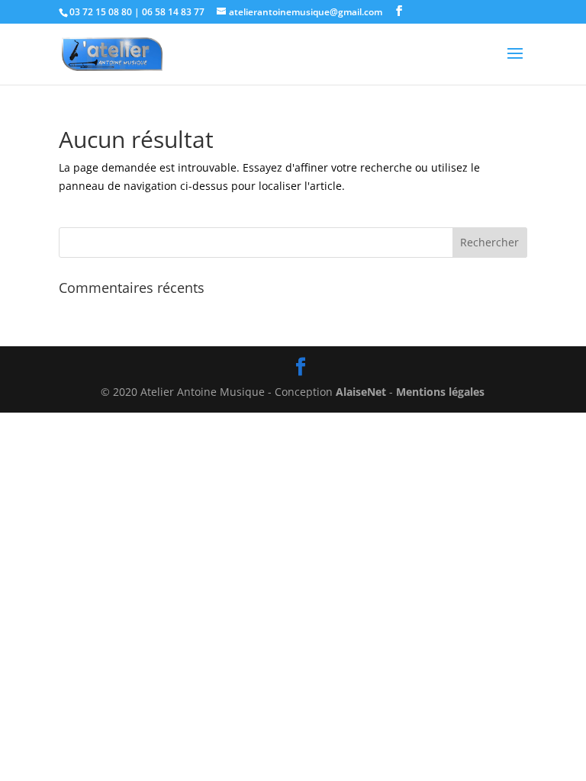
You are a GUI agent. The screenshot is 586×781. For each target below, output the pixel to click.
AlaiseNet (361, 391)
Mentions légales (440, 391)
